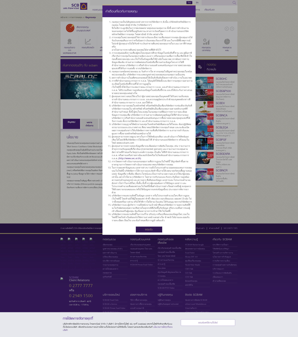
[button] (149, 229)
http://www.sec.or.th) (130, 158)
